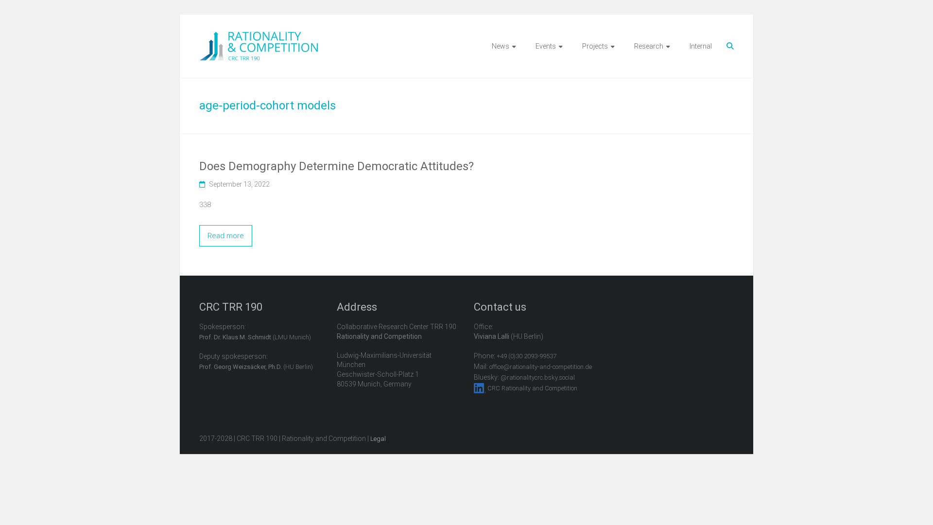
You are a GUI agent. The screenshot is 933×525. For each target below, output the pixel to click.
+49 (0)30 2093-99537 (526, 356)
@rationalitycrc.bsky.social (538, 377)
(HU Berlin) (256, 366)
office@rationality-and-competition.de (540, 366)
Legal (378, 438)
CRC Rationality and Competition (532, 388)
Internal (701, 46)
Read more (225, 235)
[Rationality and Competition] (258, 37)
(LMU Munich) (255, 337)
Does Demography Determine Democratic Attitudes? (336, 166)
